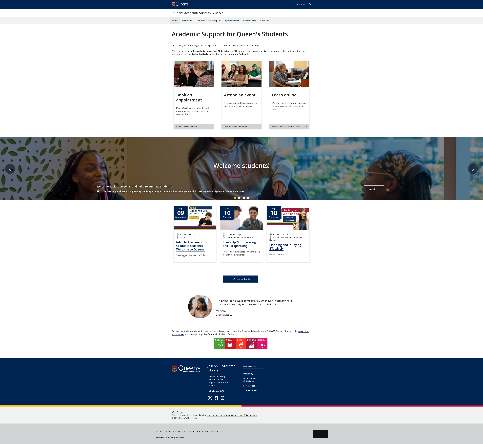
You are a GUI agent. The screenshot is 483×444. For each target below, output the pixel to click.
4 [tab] (248, 198)
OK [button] (320, 433)
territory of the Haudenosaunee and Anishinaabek (232, 415)
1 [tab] (234, 198)
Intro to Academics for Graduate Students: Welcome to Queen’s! (192, 245)
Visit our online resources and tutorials (286, 126)
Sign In (299, 5)
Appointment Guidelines (250, 380)
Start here (374, 189)
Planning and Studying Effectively (285, 246)
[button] (309, 4)
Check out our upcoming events (235, 126)
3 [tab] (243, 198)
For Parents (249, 385)
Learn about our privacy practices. (169, 438)
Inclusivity (248, 373)
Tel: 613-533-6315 (216, 391)
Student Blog (249, 20)
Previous (10, 169)
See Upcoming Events (240, 279)
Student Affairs (250, 390)
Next (473, 169)
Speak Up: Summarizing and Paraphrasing (239, 244)
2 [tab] (239, 198)
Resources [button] (187, 20)
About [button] (263, 20)
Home (175, 20)
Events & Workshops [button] (208, 20)
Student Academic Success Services (197, 13)
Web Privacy (178, 412)
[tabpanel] (241, 169)
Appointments (232, 20)
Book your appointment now (186, 126)
